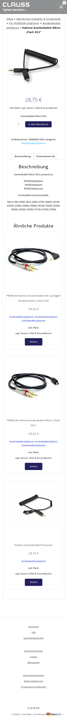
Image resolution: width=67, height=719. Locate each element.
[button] (64, 3)
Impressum (33, 626)
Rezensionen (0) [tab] (45, 156)
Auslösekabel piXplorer (33, 143)
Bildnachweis (34, 662)
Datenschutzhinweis (33, 651)
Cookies (33, 656)
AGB (34, 632)
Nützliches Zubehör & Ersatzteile (38, 19)
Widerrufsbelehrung (33, 681)
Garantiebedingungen (33, 638)
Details (33, 341)
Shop (9, 19)
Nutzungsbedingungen (33, 675)
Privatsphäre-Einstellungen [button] (33, 686)
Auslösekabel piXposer (34, 320)
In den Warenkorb (38, 124)
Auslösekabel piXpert (46, 316)
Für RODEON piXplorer (24, 23)
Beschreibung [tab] (23, 156)
